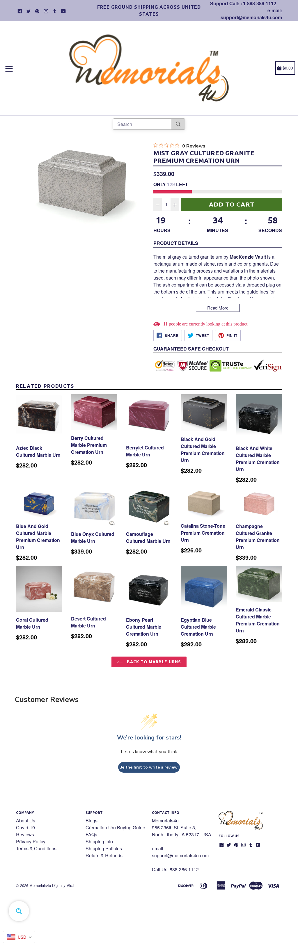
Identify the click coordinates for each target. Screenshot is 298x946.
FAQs (91, 834)
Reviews (25, 834)
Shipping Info (99, 841)
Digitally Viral (63, 885)
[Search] (178, 124)
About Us (25, 820)
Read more (217, 308)
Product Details (175, 243)
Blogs (91, 820)
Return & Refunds (104, 855)
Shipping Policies (104, 848)
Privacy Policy (30, 841)
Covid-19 (25, 827)
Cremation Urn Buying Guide (115, 827)
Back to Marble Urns (153, 661)
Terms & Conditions (36, 848)
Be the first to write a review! (149, 767)
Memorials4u (40, 885)
